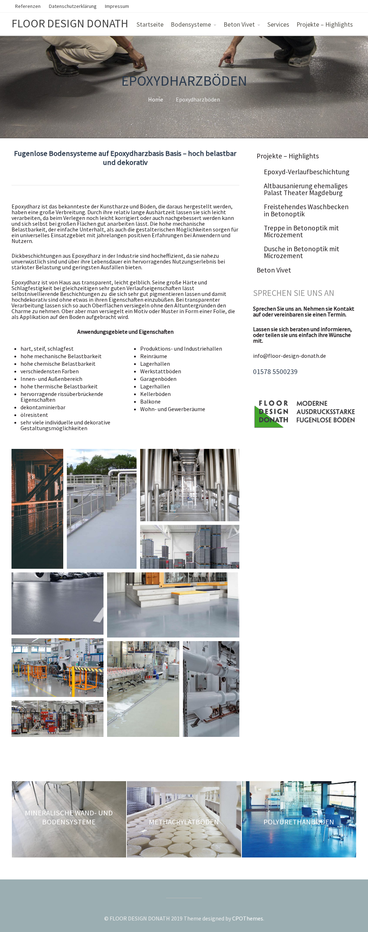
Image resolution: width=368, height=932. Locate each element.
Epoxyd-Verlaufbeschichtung (306, 171)
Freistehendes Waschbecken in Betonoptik (306, 210)
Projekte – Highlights (324, 24)
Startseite (150, 24)
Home (155, 99)
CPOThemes (247, 918)
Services (278, 24)
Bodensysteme (191, 24)
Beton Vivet (239, 24)
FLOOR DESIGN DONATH (70, 23)
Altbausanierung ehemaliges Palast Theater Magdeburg (306, 189)
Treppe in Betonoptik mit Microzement (301, 231)
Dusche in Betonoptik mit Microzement (301, 252)
